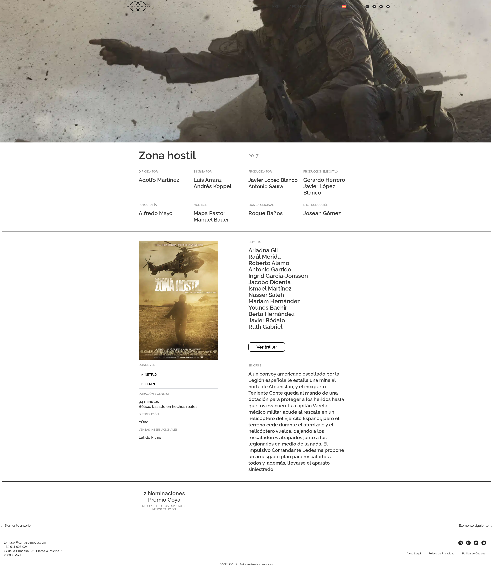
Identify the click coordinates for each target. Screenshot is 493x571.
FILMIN (150, 384)
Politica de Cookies (473, 553)
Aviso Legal (414, 553)
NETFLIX (151, 374)
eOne (143, 422)
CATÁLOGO (327, 6)
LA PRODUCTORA (300, 6)
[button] (178, 374)
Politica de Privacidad (441, 553)
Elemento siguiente (476, 525)
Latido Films (150, 437)
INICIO (276, 6)
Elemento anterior (16, 525)
